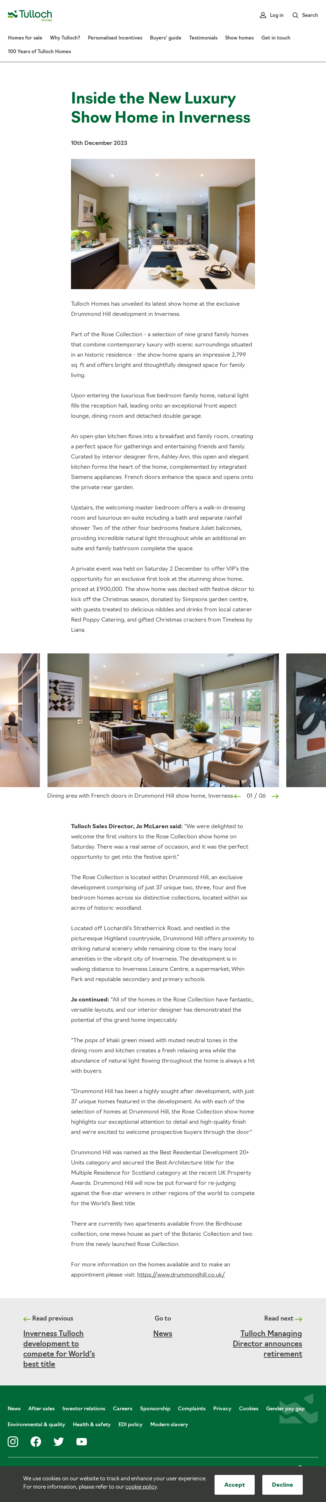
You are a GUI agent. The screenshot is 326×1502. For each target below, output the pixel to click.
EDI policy (130, 1424)
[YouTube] (81, 1441)
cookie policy (141, 1487)
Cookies (249, 1409)
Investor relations (83, 1409)
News (162, 1334)
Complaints (192, 1409)
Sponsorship (155, 1409)
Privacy (222, 1409)
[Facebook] (36, 1441)
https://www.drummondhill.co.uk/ (181, 1275)
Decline (282, 1485)
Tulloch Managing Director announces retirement (267, 1344)
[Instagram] (13, 1441)
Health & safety (92, 1424)
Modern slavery (169, 1424)
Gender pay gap (285, 1409)
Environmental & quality (36, 1424)
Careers (122, 1409)
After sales (41, 1409)
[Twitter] (58, 1441)
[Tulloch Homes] (30, 16)
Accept (234, 1485)
